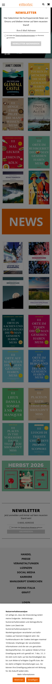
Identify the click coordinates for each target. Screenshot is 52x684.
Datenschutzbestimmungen (25, 35)
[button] (43, 4)
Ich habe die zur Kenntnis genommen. (25, 36)
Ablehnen (18, 679)
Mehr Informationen (26, 674)
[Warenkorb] (48, 4)
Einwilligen (33, 679)
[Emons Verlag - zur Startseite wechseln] (26, 5)
